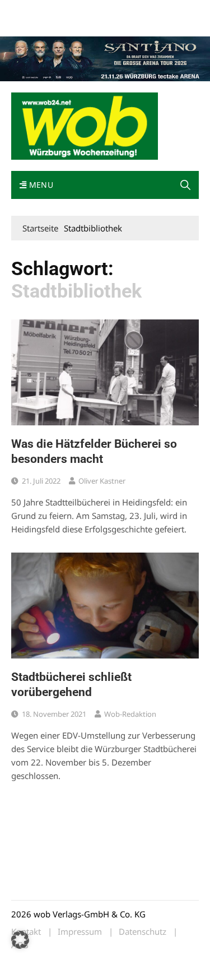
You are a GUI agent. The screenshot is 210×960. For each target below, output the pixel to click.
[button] (185, 185)
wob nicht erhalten (88, 10)
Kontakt (138, 10)
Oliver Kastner (101, 481)
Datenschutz (142, 931)
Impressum (30, 23)
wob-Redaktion (130, 714)
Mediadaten (31, 10)
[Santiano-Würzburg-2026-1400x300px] (105, 57)
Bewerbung (74, 23)
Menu (39, 184)
